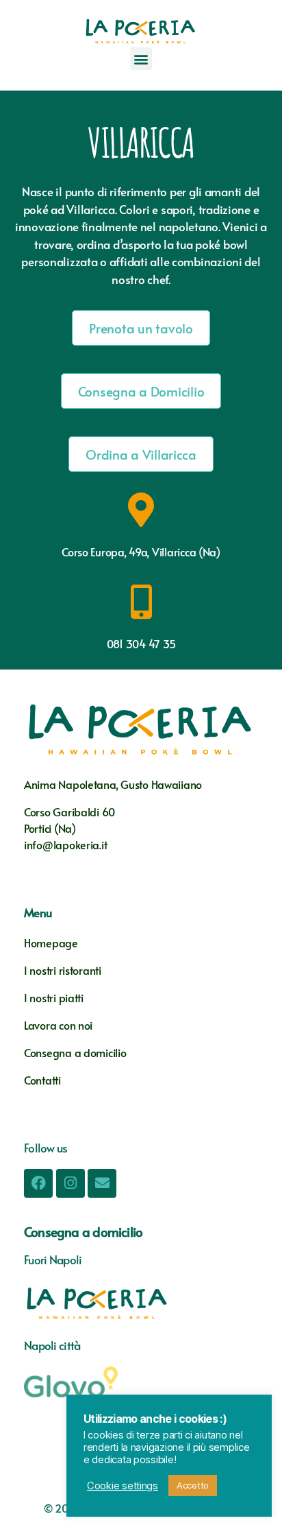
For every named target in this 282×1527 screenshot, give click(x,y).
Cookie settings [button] (122, 1486)
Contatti (44, 1079)
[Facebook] (38, 1183)
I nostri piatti (55, 997)
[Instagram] (70, 1183)
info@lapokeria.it (65, 844)
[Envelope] (102, 1183)
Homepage (51, 942)
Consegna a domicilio (75, 1052)
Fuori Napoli (53, 1259)
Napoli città (52, 1345)
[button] (141, 58)
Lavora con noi (58, 1024)
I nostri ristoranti (62, 970)
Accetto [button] (193, 1485)
